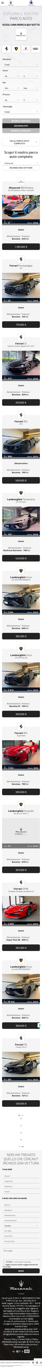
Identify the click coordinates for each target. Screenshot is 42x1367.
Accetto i (18, 1262)
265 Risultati (21, 125)
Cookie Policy (25, 1339)
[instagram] (37, 1362)
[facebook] (33, 1362)
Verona (15, 1362)
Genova (8, 1362)
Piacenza (21, 1362)
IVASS (9, 1311)
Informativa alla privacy (26, 1344)
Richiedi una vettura (21, 167)
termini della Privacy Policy (22, 1262)
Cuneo (28, 1362)
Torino (2, 1362)
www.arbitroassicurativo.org (18, 1329)
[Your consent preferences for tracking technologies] (40, 1025)
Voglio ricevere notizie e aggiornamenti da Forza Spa (20, 1265)
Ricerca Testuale (21, 121)
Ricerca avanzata (21, 130)
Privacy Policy (10, 1339)
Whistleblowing (21, 1347)
